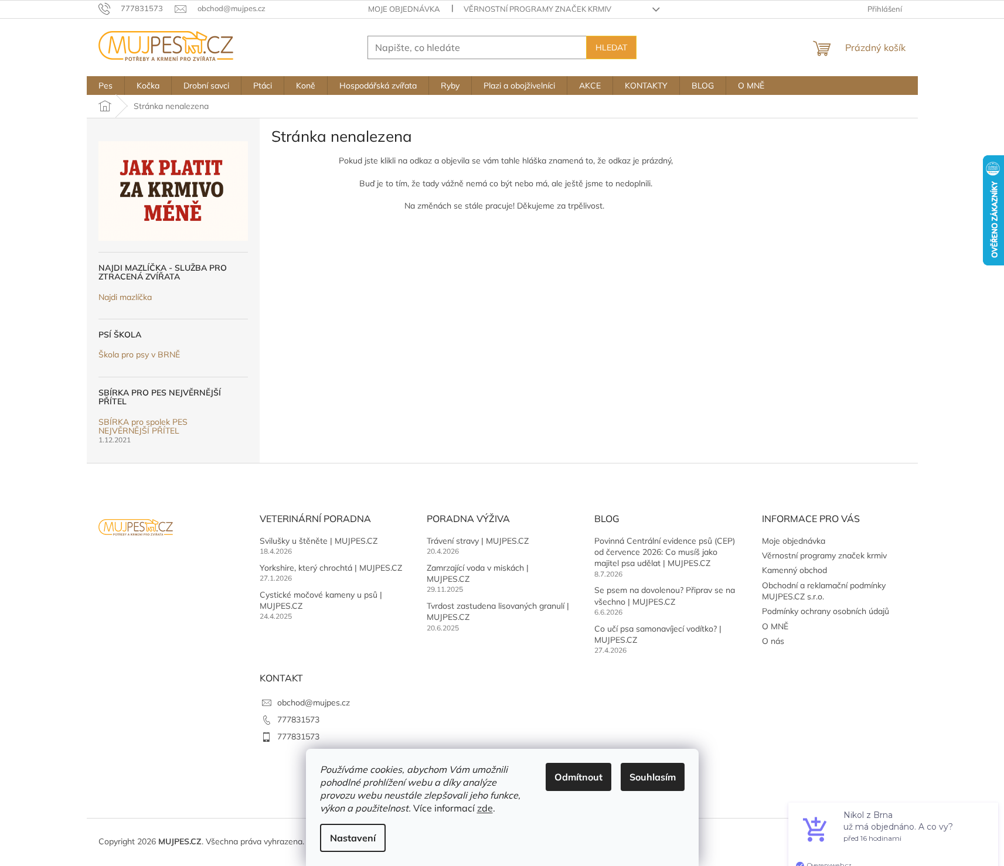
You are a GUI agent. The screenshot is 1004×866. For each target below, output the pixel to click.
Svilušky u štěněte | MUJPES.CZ (318, 541)
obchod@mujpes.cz (313, 702)
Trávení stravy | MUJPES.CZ (478, 541)
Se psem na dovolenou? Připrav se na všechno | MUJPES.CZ (664, 595)
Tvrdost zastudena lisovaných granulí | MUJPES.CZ (498, 611)
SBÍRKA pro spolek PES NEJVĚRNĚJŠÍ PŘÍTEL (143, 427)
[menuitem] (105, 85)
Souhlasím (652, 777)
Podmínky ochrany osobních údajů (825, 611)
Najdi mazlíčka (125, 297)
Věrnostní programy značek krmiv (537, 8)
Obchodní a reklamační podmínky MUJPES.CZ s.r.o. (824, 591)
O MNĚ (775, 626)
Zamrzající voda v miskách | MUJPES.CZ (478, 573)
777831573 (298, 719)
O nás (773, 641)
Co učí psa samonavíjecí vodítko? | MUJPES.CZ (657, 634)
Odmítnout (578, 777)
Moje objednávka (404, 8)
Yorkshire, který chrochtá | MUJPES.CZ (331, 567)
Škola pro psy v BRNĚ (139, 354)
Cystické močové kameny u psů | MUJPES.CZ (321, 600)
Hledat (611, 47)
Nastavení (353, 838)
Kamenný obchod (794, 570)
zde (485, 808)
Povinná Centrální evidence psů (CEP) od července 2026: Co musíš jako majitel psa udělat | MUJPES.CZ (664, 552)
